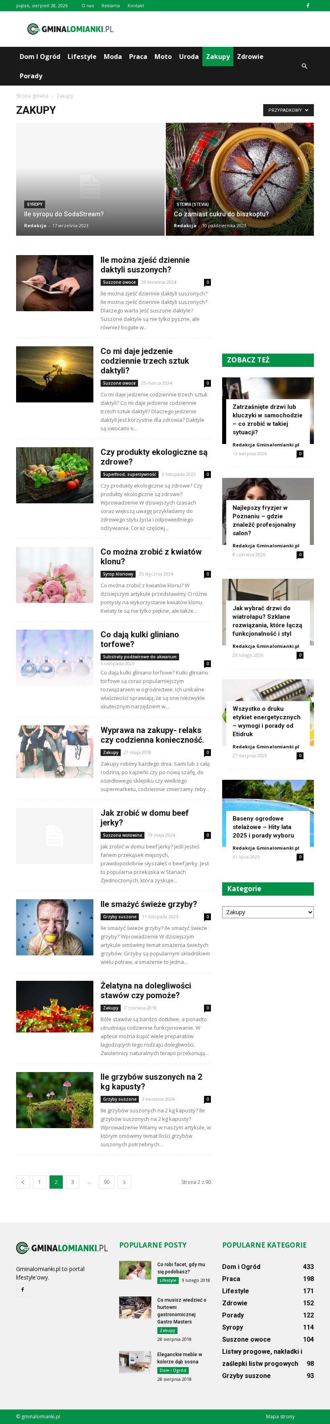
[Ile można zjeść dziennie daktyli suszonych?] (54, 283)
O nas (88, 5)
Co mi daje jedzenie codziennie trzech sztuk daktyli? (145, 360)
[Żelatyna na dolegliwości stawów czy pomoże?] (54, 1006)
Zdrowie (250, 56)
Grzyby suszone (119, 916)
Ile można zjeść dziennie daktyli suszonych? (145, 264)
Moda (113, 56)
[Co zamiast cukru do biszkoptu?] (240, 182)
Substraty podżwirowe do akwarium (140, 657)
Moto (163, 56)
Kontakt (136, 5)
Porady (31, 75)
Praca (138, 56)
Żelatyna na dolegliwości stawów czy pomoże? (146, 990)
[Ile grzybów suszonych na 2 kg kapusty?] (54, 1100)
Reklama (110, 5)
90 (106, 1182)
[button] (304, 66)
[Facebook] (308, 5)
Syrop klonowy (118, 574)
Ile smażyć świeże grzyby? (149, 904)
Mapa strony (280, 1416)
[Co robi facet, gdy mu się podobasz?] (135, 1270)
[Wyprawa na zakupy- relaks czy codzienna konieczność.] (54, 751)
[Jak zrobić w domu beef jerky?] (54, 836)
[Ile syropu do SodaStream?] (90, 187)
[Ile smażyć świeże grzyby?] (54, 927)
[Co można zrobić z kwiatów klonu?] (54, 575)
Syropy (34, 204)
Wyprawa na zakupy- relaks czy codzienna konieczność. (152, 735)
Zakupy (218, 56)
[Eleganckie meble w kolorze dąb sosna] (135, 1362)
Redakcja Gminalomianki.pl (266, 445)
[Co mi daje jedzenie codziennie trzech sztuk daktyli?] (54, 374)
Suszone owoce (119, 282)
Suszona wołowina (122, 835)
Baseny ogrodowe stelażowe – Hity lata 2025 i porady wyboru (263, 827)
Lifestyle (82, 56)
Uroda (189, 56)
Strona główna (32, 95)
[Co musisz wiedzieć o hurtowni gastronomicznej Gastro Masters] (135, 1307)
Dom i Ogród (40, 56)
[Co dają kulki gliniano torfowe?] (54, 658)
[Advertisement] (219, 29)
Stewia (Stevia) (193, 204)
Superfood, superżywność (129, 474)
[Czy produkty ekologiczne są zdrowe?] (54, 475)
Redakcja (35, 225)
